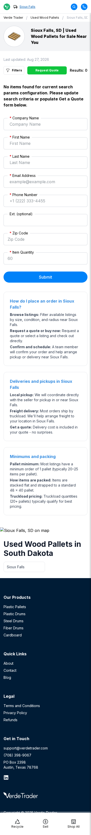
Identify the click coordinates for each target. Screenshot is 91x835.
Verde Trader (13, 17)
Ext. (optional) (21, 214)
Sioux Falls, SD (77, 17)
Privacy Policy (15, 713)
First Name (20, 137)
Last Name (20, 156)
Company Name (24, 118)
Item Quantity (22, 252)
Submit (45, 277)
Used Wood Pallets (45, 17)
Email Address (23, 175)
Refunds (10, 720)
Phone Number (23, 195)
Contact (10, 670)
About (8, 663)
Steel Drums (14, 621)
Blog (7, 677)
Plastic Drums (15, 614)
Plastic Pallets (15, 607)
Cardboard (13, 635)
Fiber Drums (14, 628)
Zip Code (19, 233)
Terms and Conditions (22, 706)
